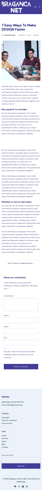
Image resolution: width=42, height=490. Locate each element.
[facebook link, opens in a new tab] (15, 486)
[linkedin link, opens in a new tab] (23, 486)
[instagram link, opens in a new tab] (27, 486)
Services (5, 438)
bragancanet (10, 35)
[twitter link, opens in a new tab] (19, 486)
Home (4, 435)
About (4, 441)
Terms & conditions (9, 420)
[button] (35, 7)
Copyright (5, 417)
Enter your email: (7, 455)
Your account (7, 423)
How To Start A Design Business (20, 263)
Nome (7, 315)
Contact (5, 447)
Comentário (9, 296)
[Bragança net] (16, 7)
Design (36, 35)
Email (6, 326)
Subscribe (21, 466)
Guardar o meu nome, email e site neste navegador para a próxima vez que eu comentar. (19, 354)
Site (5, 337)
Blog (3, 444)
